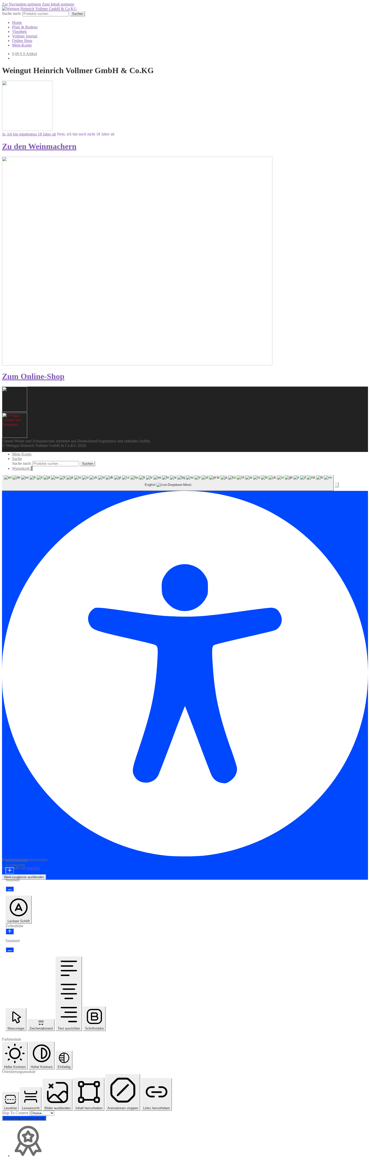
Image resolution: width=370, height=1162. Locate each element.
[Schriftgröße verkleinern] (10, 889)
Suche (17, 458)
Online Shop (22, 40)
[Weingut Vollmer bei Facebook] (14, 436)
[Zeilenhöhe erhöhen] (10, 931)
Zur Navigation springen (21, 4)
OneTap (33, 868)
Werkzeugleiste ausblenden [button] (24, 877)
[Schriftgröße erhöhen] (10, 870)
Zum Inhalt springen (58, 4)
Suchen (77, 14)
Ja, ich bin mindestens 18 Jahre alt (29, 134)
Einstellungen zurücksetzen (24, 1118)
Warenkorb (22, 468)
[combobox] (168, 483)
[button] (337, 484)
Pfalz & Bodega (25, 27)
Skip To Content (15, 1113)
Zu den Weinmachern (39, 146)
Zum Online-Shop (33, 376)
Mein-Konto (22, 45)
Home (17, 22)
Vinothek (19, 31)
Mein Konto (21, 454)
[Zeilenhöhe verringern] (10, 949)
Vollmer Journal (24, 36)
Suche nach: (11, 13)
